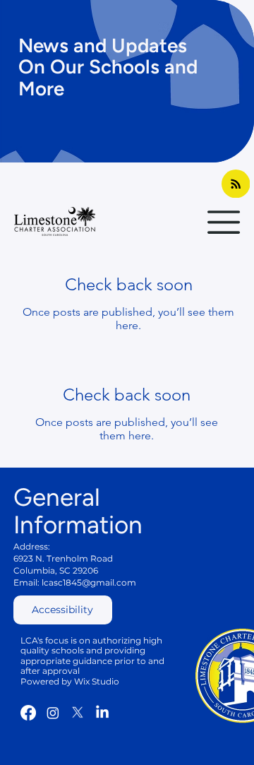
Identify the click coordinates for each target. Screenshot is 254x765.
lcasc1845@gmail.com (89, 582)
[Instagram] (53, 712)
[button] (62, 609)
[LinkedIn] (102, 712)
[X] (77, 712)
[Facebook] (28, 712)
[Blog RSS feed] (236, 184)
